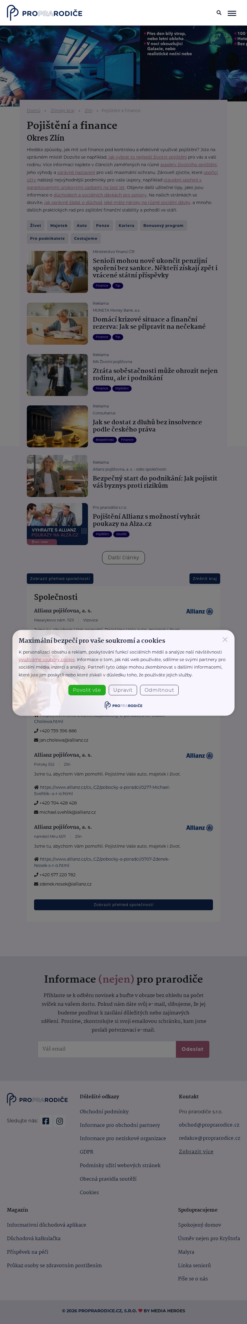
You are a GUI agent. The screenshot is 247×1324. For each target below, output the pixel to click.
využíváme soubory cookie (47, 659)
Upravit (123, 690)
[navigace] (232, 13)
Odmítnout (159, 690)
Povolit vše (87, 690)
